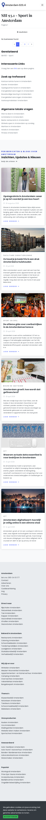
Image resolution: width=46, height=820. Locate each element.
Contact (4, 580)
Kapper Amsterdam (9, 616)
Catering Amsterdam (10, 640)
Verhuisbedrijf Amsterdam (12, 654)
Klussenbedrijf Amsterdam (12, 698)
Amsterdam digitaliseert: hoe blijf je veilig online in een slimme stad (22, 521)
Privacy (4, 594)
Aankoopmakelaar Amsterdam (14, 100)
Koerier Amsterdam (9, 84)
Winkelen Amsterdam (10, 668)
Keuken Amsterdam (9, 722)
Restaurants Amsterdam (11, 637)
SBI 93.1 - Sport (7, 55)
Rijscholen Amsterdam (10, 607)
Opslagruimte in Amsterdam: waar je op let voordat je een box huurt (22, 198)
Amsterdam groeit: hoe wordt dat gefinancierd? (21, 391)
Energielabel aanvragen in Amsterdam (17, 91)
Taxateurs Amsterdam (10, 703)
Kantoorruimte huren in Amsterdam (16, 81)
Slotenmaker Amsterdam (12, 758)
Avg (2, 591)
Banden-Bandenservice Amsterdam (16, 752)
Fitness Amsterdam (9, 133)
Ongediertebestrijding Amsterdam (15, 782)
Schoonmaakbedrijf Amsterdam (14, 706)
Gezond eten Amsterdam (12, 624)
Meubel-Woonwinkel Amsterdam (15, 670)
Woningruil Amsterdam (11, 771)
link (15, 68)
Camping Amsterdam (10, 676)
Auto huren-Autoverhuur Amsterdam (17, 749)
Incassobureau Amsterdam (12, 777)
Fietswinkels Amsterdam (11, 610)
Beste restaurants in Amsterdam (15, 120)
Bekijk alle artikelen (8, 161)
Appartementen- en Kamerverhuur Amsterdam (21, 673)
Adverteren (6, 583)
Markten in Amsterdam (11, 126)
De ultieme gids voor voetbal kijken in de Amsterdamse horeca (22, 326)
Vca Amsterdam (8, 725)
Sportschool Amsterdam (11, 733)
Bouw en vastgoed (13, 386)
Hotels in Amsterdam (10, 129)
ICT (5, 451)
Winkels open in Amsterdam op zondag (17, 123)
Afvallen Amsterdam (10, 621)
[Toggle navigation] (42, 5)
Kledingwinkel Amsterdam (12, 728)
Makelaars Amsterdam (11, 709)
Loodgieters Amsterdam (11, 649)
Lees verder (10, 221)
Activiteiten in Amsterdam (12, 117)
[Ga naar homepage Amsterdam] (14, 5)
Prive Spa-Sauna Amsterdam (13, 774)
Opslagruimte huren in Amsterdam (16, 88)
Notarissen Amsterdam (11, 700)
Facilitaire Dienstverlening (17, 255)
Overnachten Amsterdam (12, 679)
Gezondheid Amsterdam (11, 618)
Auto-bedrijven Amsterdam (13, 747)
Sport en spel (10, 321)
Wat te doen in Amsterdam (12, 114)
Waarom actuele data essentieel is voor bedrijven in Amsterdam (22, 456)
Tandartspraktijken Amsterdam (14, 646)
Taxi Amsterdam (8, 613)
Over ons (5, 586)
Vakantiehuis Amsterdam (12, 681)
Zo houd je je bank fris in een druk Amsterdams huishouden (21, 260)
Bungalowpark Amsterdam (12, 684)
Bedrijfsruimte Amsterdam (12, 780)
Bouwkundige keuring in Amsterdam (16, 94)
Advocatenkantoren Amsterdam (15, 755)
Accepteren (10, 817)
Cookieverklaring (8, 588)
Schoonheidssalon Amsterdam (14, 643)
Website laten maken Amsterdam (15, 730)
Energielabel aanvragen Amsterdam (16, 97)
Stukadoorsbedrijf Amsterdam (14, 651)
